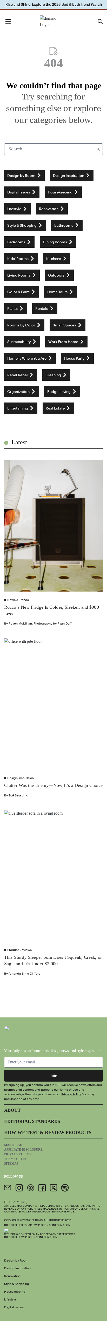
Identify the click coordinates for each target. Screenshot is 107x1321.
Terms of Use (68, 1089)
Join (53, 1076)
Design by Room (16, 1260)
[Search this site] (100, 21)
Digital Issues (14, 1307)
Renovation (12, 1276)
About (12, 1110)
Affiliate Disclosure (23, 1149)
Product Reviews (19, 950)
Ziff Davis (36, 1220)
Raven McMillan (20, 623)
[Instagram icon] (19, 1187)
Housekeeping (14, 1291)
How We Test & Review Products (47, 1132)
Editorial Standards (32, 1121)
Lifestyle (10, 1299)
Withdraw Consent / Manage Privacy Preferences (39, 1234)
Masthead (13, 1145)
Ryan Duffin (65, 623)
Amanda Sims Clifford (25, 973)
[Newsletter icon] (7, 1187)
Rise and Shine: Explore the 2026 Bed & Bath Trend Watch (53, 4)
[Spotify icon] (65, 1187)
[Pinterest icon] (30, 1187)
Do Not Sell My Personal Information (30, 1236)
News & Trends (18, 600)
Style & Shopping (16, 1284)
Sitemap (11, 1163)
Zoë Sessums (18, 795)
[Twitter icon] (53, 1187)
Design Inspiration (20, 778)
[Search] (98, 149)
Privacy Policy (71, 1094)
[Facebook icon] (42, 1187)
